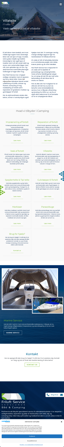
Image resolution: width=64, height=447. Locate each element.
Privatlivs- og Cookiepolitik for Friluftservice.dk (31, 444)
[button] (61, 422)
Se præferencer (32, 441)
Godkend (32, 436)
